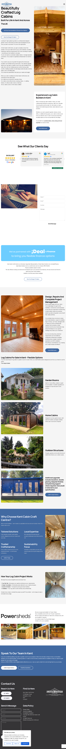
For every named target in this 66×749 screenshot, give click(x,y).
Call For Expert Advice (53, 494)
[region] (17, 738)
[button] (64, 159)
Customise (8, 743)
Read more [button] (36, 164)
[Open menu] (64, 4)
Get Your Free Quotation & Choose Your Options (15, 30)
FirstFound (36, 720)
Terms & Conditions (27, 711)
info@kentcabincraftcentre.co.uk (23, 662)
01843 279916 (9, 662)
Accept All (25, 743)
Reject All (16, 743)
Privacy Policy (26, 709)
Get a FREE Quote (43, 128)
